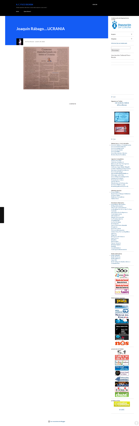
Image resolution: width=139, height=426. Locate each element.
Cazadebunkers (116, 248)
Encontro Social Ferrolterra (120, 170)
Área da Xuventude (117, 150)
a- (115, 97)
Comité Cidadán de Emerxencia (121, 168)
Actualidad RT (115, 220)
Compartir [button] (72, 104)
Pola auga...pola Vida (117, 175)
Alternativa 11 (115, 215)
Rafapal (113, 246)
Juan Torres (114, 238)
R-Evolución (115, 223)
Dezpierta (114, 227)
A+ (112, 97)
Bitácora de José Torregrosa (120, 164)
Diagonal (114, 235)
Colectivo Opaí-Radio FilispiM (120, 167)
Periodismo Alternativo (118, 204)
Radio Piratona (115, 257)
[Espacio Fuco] (122, 134)
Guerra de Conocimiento (119, 207)
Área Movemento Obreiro (119, 153)
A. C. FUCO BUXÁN (24, 4)
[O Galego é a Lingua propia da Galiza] (122, 354)
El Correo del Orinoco (118, 236)
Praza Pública (115, 192)
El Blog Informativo (117, 206)
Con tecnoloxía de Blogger (57, 421)
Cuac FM (114, 260)
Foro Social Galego (117, 172)
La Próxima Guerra (117, 219)
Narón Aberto (115, 181)
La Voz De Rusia (116, 222)
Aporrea (113, 233)
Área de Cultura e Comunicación (121, 145)
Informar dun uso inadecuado (119, 43)
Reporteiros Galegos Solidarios (120, 194)
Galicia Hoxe (115, 198)
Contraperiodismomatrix (119, 249)
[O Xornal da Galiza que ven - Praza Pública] (122, 303)
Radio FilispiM (115, 255)
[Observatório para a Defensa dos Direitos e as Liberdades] (122, 391)
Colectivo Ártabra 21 (117, 162)
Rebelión (113, 240)
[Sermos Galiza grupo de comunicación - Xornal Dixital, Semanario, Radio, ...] (122, 307)
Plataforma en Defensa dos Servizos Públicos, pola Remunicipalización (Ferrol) (119, 184)
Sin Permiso (114, 241)
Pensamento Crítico (117, 180)
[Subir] (136, 423)
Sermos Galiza (115, 195)
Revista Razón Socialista (118, 155)
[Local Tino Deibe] (122, 122)
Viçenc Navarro (116, 243)
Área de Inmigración (117, 148)
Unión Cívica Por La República (120, 232)
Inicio (17, 11)
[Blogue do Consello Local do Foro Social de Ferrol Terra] (122, 364)
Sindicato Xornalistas (117, 197)
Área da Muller (115, 151)
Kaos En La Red (116, 228)
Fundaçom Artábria (117, 178)
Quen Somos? (27, 11)
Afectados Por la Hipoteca (119, 212)
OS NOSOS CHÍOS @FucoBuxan (122, 104)
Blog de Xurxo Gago (117, 165)
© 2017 (121, 410)
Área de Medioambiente (118, 146)
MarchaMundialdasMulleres (119, 173)
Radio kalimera (115, 258)
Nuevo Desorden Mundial (119, 225)
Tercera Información (117, 230)
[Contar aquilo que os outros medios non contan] (122, 313)
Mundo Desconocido (117, 217)
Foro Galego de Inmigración (120, 176)
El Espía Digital (115, 244)
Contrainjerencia (116, 214)
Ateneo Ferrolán (116, 160)
